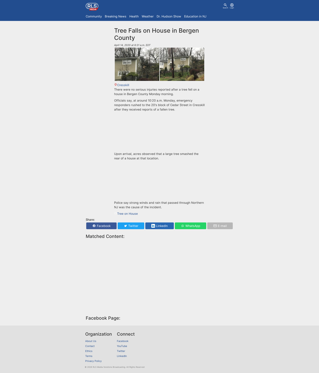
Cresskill (123, 85)
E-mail (222, 226)
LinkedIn (161, 226)
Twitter (132, 226)
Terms (88, 356)
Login (232, 8)
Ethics (88, 351)
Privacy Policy (93, 361)
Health (134, 16)
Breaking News (115, 16)
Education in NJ (195, 16)
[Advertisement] (159, 131)
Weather (148, 16)
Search (225, 8)
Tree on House (127, 213)
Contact (90, 346)
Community (94, 16)
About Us (90, 341)
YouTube (122, 346)
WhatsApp (192, 226)
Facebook (103, 226)
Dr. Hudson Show (169, 16)
